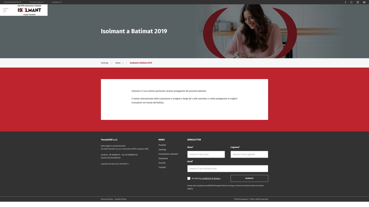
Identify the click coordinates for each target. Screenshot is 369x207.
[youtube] (364, 2)
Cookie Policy (120, 199)
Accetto (206, 178)
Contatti (162, 167)
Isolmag (104, 63)
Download (163, 158)
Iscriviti (249, 178)
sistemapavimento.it (12, 2)
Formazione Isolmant (168, 154)
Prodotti (162, 145)
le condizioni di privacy (209, 178)
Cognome (235, 147)
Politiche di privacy (228, 186)
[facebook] (345, 2)
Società (162, 163)
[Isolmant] (30, 10)
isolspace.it (57, 2)
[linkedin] (358, 2)
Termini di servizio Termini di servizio (250, 186)
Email (190, 161)
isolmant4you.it (36, 2)
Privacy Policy (107, 199)
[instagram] (351, 2)
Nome (190, 147)
